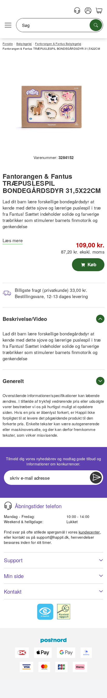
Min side (14, 576)
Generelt (13, 381)
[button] (51, 104)
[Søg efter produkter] (96, 25)
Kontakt (13, 591)
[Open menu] (8, 25)
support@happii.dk (53, 537)
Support (13, 560)
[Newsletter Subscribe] (96, 478)
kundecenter (89, 532)
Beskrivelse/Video (25, 318)
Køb (91, 264)
